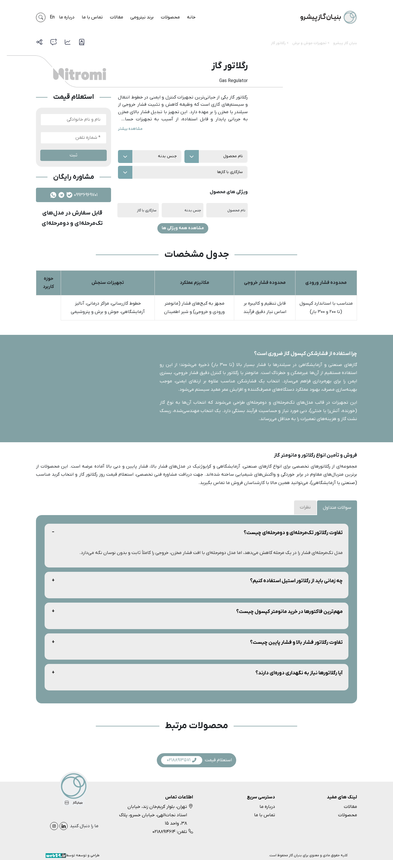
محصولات (170, 17)
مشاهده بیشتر (130, 128)
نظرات (305, 507)
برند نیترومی (142, 17)
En (52, 17)
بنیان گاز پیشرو (345, 43)
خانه (191, 17)
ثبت (73, 155)
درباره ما (67, 17)
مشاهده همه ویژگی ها (183, 228)
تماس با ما (92, 17)
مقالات (116, 17)
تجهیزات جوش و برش (309, 43)
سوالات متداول (337, 507)
